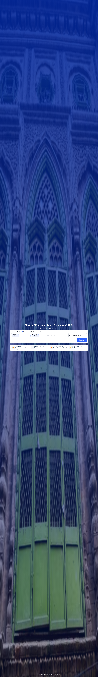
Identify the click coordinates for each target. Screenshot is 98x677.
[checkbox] (41, 332)
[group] (20, 335)
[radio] (16, 332)
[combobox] (20, 335)
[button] (85, 2)
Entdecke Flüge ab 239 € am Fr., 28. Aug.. (48, 328)
